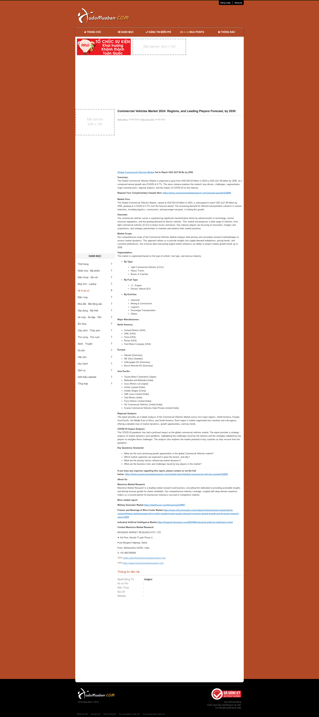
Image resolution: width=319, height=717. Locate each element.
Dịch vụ (82, 370)
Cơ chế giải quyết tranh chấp (228, 707)
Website (121, 595)
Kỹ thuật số (83, 290)
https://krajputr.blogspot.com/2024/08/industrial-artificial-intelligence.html (195, 522)
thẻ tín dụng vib (110, 714)
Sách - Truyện (85, 343)
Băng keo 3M (82, 714)
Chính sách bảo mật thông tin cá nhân (224, 704)
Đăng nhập (225, 2)
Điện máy (83, 297)
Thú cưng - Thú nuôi (88, 337)
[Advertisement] (195, 15)
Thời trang (83, 264)
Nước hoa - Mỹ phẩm (89, 270)
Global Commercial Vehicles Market (135, 172)
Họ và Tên (122, 583)
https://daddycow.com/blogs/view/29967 (164, 505)
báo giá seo (95, 714)
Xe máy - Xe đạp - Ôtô (89, 317)
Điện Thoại (123, 587)
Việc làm (82, 357)
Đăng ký (238, 2)
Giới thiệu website (87, 377)
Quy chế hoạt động (232, 701)
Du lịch (81, 350)
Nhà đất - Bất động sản (90, 303)
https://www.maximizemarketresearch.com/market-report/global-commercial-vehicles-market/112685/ (176, 474)
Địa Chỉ (121, 591)
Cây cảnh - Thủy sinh (89, 330)
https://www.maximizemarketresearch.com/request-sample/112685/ (197, 193)
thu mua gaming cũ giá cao (154, 714)
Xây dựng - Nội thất (88, 310)
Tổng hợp (83, 383)
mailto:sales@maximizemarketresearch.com (144, 558)
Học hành (83, 363)
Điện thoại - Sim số (88, 277)
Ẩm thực (82, 323)
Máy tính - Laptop (87, 284)
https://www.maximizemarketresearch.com (143, 563)
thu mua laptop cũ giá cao (129, 714)
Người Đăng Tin (125, 579)
